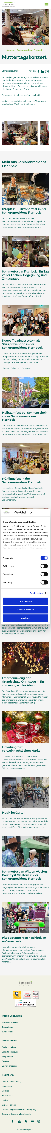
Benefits (5, 1061)
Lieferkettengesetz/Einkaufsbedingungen (20, 1109)
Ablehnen (25, 618)
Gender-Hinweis (9, 1105)
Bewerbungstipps (9, 1066)
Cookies (5, 1091)
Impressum (7, 1086)
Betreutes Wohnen (10, 1022)
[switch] (44, 566)
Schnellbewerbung (10, 1052)
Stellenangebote (9, 1047)
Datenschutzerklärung (11, 1081)
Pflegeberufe (7, 1057)
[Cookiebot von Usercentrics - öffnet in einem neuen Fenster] (18, 512)
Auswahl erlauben (25, 610)
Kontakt (5, 1100)
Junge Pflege (7, 1032)
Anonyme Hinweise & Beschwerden (17, 1114)
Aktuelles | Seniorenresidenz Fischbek (24, 50)
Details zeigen (36, 593)
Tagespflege (7, 1027)
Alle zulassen (25, 601)
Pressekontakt (8, 1095)
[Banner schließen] (39, 513)
